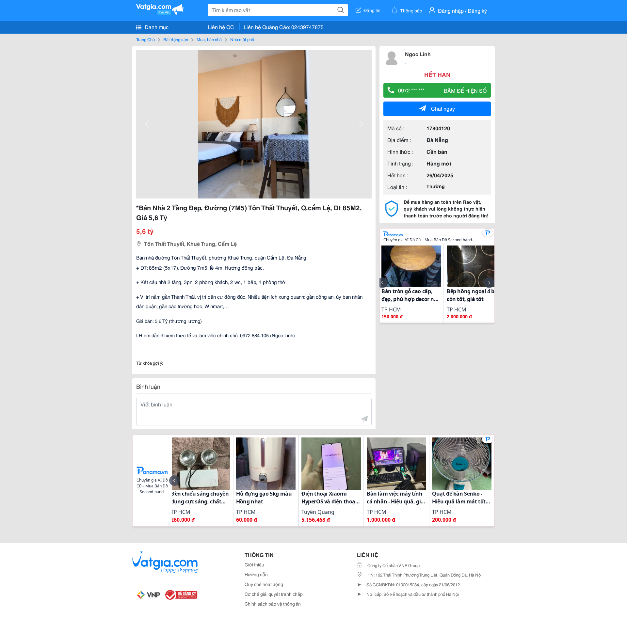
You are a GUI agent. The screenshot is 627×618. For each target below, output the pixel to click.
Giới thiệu (254, 564)
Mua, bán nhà (209, 39)
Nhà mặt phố (242, 39)
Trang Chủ (145, 39)
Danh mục (156, 26)
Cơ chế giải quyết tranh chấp (274, 594)
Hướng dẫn (256, 574)
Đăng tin (371, 10)
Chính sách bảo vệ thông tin (273, 603)
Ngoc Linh (418, 53)
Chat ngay (443, 108)
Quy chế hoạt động (264, 584)
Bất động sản (175, 39)
